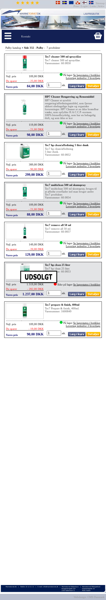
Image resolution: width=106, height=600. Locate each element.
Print (76, 6)
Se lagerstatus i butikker (86, 75)
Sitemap (101, 3)
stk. (64, 85)
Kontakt (25, 36)
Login (84, 6)
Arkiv (101, 6)
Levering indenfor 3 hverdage (83, 77)
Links (93, 6)
